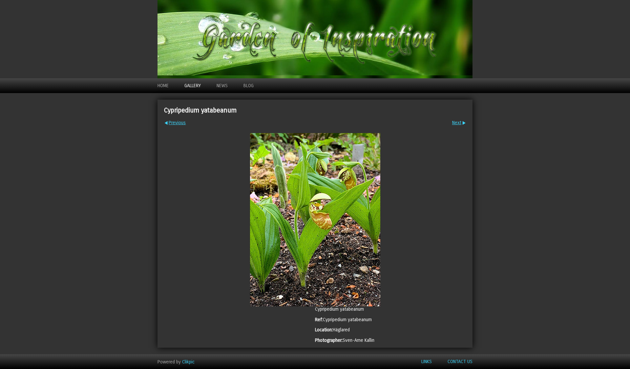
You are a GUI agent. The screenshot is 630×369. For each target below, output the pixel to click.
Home (163, 85)
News (222, 85)
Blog (248, 85)
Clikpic (188, 361)
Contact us (460, 361)
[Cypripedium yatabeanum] (315, 219)
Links (426, 361)
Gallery (192, 85)
